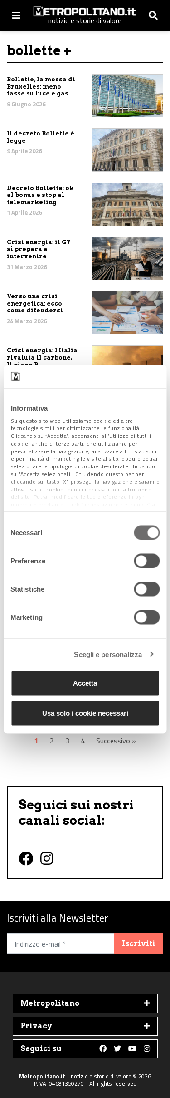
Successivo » (116, 740)
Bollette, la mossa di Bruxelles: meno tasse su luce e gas (41, 86)
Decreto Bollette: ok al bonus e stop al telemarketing (40, 195)
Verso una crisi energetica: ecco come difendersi (35, 303)
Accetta (85, 683)
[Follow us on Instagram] (147, 1048)
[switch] (147, 561)
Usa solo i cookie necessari (85, 713)
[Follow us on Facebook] (103, 1048)
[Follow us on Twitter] (117, 1048)
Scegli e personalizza (108, 654)
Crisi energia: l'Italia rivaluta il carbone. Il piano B (42, 357)
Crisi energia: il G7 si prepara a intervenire (39, 249)
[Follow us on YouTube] (132, 1048)
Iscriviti (138, 943)
